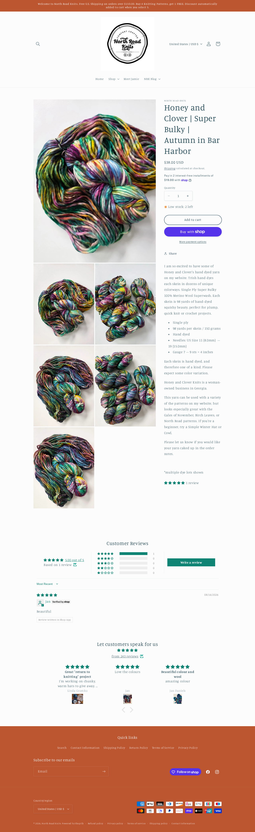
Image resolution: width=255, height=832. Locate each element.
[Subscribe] (103, 771)
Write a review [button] (191, 562)
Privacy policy (115, 823)
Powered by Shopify (73, 823)
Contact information (183, 823)
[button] (38, 43)
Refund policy (95, 823)
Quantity (169, 187)
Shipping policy (159, 823)
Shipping (169, 168)
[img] (47, 595)
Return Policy (138, 747)
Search (62, 747)
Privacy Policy (188, 747)
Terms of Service (163, 747)
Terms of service (136, 823)
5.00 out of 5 (74, 560)
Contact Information (85, 747)
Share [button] (173, 253)
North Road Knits (51, 823)
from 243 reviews (125, 656)
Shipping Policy (114, 747)
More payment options (192, 241)
